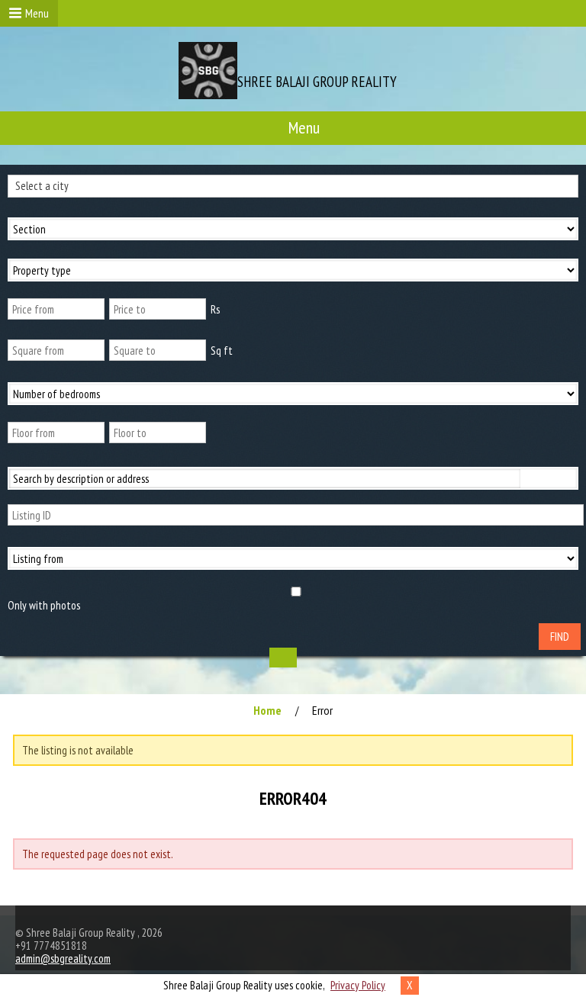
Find (559, 636)
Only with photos (44, 605)
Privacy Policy (357, 985)
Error (322, 710)
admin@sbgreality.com (63, 958)
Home (267, 710)
